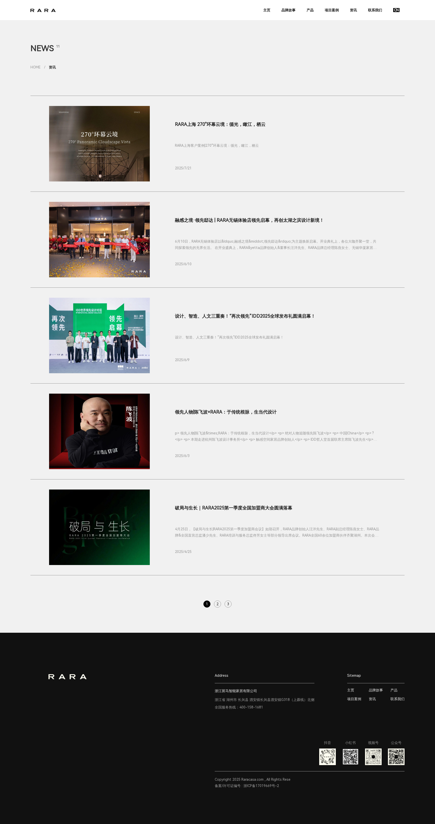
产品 (311, 10)
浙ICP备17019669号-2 (261, 786)
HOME (35, 67)
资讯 (354, 10)
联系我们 (375, 10)
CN (396, 10)
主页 (267, 10)
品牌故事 (289, 10)
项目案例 (332, 10)
